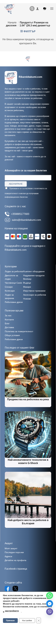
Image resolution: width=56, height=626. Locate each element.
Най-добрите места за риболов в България (28, 522)
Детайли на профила (15, 560)
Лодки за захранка (9, 296)
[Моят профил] (37, 8)
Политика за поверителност (19, 331)
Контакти (9, 319)
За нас (8, 315)
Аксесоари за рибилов (34, 295)
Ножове (27, 298)
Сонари (9, 287)
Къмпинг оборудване (34, 271)
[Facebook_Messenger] (49, 603)
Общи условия (12, 335)
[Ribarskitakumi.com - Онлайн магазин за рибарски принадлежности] (10, 8)
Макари (27, 287)
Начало (12, 22)
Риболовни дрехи (14, 302)
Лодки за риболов (14, 271)
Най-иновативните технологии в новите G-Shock (28, 461)
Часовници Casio (13, 283)
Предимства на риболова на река (28, 399)
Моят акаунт (11, 548)
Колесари (10, 290)
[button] (32, 8)
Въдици (27, 283)
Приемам (10, 620)
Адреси (8, 556)
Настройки (27, 620)
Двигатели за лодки (11, 277)
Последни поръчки (14, 552)
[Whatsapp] (49, 595)
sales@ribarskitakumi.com (26, 220)
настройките (12, 610)
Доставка (9, 327)
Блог (7, 323)
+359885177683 (20, 214)
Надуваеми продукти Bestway (33, 277)
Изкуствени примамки (34, 290)
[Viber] (49, 611)
